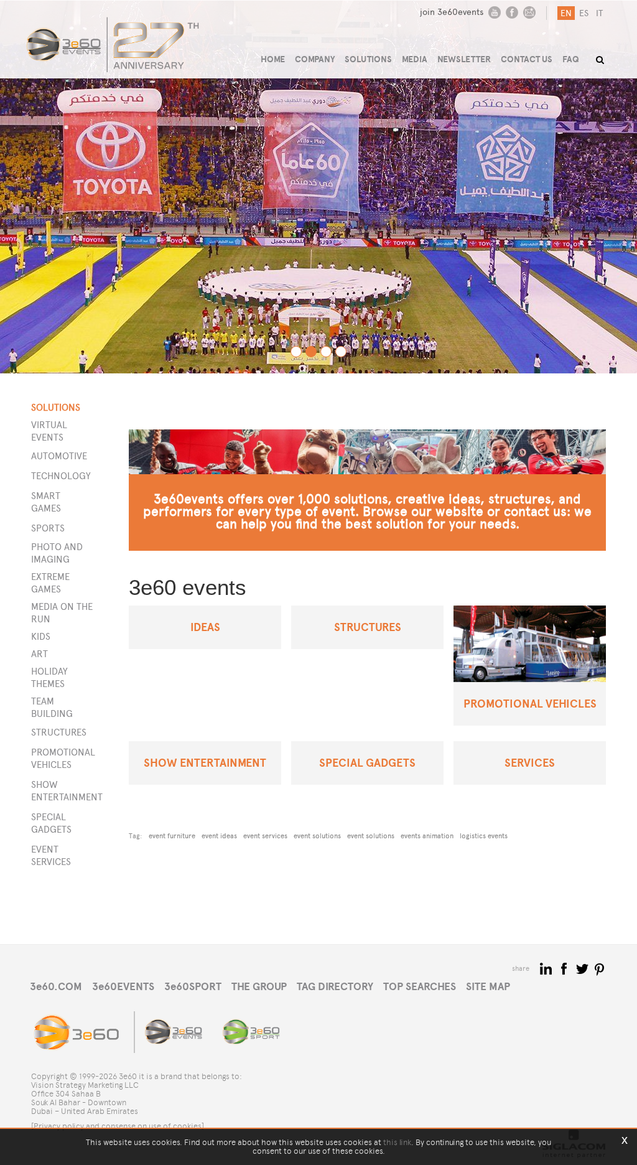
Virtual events (49, 431)
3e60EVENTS (123, 986)
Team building (52, 707)
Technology (61, 476)
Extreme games (50, 583)
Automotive (59, 456)
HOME (273, 59)
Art (39, 654)
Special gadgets (367, 763)
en (566, 13)
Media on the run (62, 613)
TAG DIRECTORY (335, 986)
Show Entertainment (205, 763)
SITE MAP (488, 986)
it (599, 13)
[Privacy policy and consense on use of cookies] (117, 1126)
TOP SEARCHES (419, 986)
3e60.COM (56, 986)
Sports (48, 528)
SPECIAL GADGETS (51, 823)
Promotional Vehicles (530, 703)
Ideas (205, 627)
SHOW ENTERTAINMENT (61, 791)
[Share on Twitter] (583, 968)
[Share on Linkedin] (547, 968)
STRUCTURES (58, 732)
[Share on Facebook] (565, 968)
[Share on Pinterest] (600, 968)
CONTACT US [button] (526, 59)
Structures (367, 627)
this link (397, 1142)
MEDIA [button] (414, 59)
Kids (40, 636)
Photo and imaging (57, 553)
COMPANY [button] (315, 59)
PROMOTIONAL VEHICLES (61, 758)
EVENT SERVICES (51, 855)
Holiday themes (49, 677)
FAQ (570, 59)
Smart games (46, 502)
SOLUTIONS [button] (368, 59)
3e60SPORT (192, 986)
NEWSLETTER (464, 59)
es (583, 13)
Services (529, 763)
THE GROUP (259, 986)
